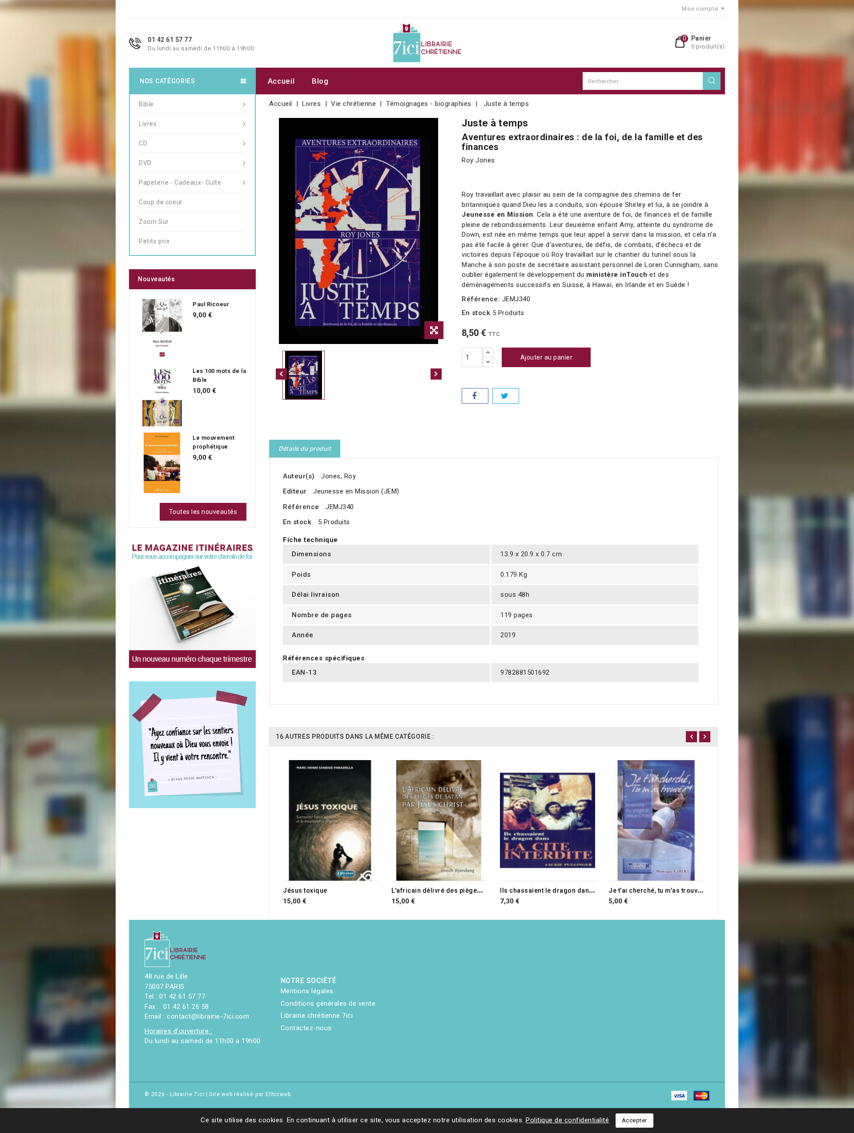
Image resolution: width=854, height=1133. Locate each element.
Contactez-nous (306, 1028)
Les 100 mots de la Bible (219, 375)
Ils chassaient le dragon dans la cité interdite (570, 890)
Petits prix (154, 241)
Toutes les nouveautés (203, 511)
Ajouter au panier (546, 357)
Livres (148, 123)
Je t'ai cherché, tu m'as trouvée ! (658, 890)
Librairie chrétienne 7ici (317, 1016)
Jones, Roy (338, 476)
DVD (145, 162)
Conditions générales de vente (328, 1003)
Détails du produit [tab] (304, 448)
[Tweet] (506, 395)
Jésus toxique (305, 890)
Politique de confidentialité (567, 1120)
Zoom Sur (154, 221)
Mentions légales (307, 991)
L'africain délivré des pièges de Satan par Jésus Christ (477, 890)
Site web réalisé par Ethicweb (249, 1094)
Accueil (281, 81)
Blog (320, 81)
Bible (146, 104)
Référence (301, 507)
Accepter (634, 1120)
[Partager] (475, 395)
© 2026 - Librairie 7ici (175, 1094)
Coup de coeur (161, 202)
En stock (476, 313)
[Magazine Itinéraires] (192, 604)
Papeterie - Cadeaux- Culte (180, 182)
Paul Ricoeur (211, 304)
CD (143, 143)
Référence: (481, 299)
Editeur (295, 491)
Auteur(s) (299, 476)
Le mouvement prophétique (213, 442)
